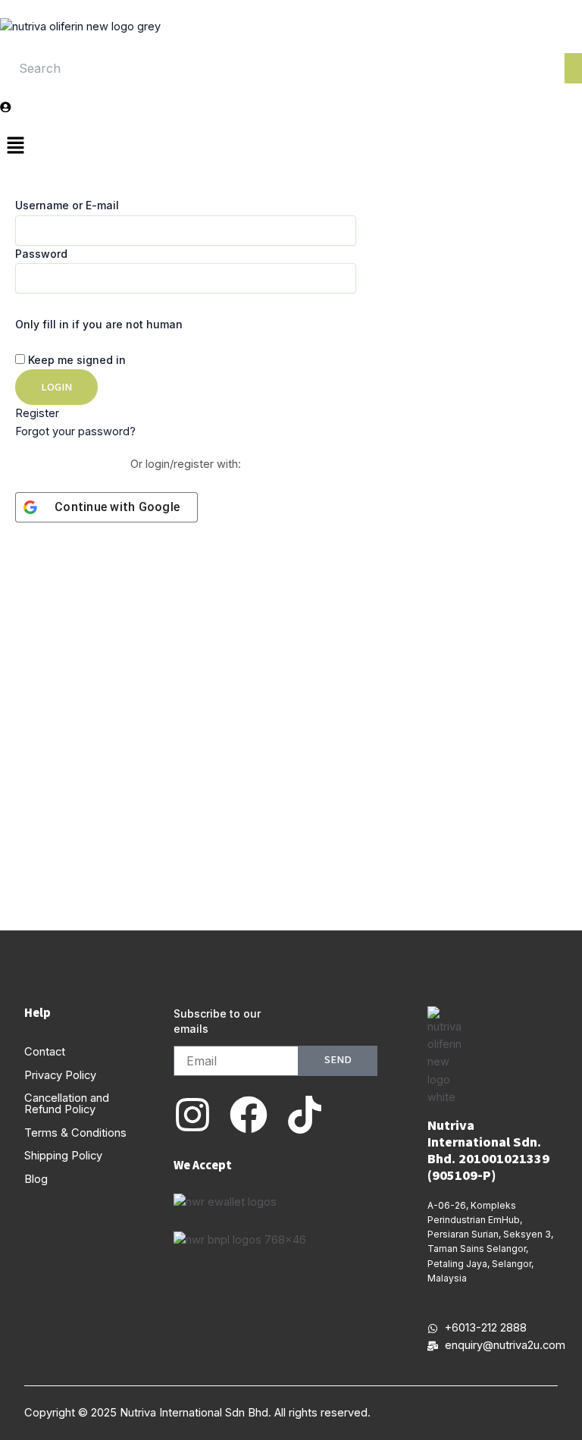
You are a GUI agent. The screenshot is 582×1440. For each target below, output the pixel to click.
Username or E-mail (67, 205)
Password (41, 253)
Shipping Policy (63, 1155)
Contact (44, 1052)
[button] (291, 146)
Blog (36, 1179)
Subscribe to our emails (217, 1021)
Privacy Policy (60, 1075)
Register (37, 413)
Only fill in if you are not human (99, 324)
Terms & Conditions (75, 1133)
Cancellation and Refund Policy (66, 1103)
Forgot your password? (75, 431)
